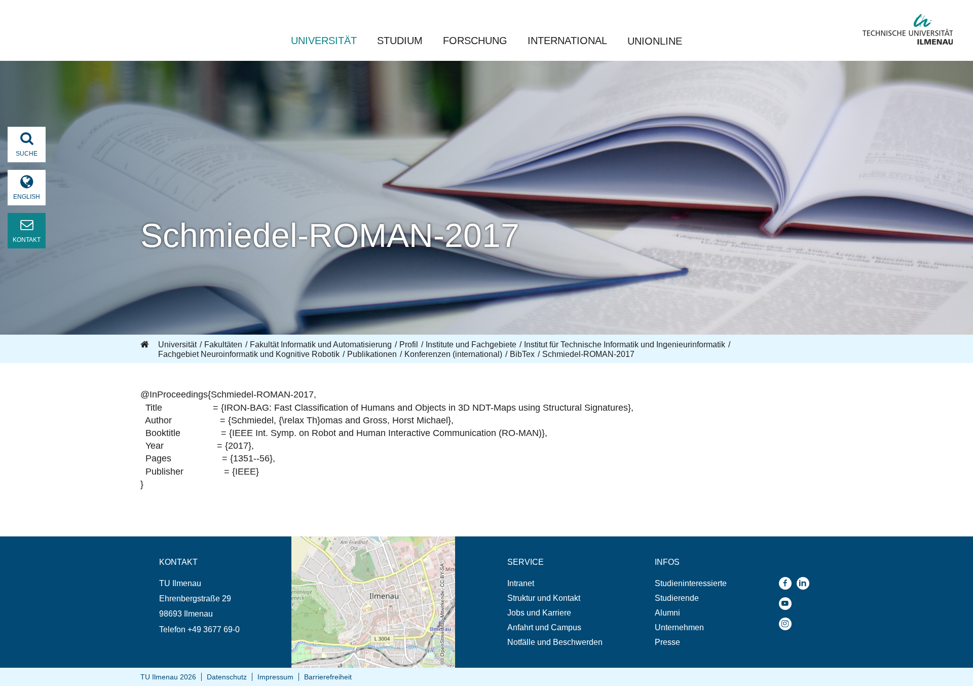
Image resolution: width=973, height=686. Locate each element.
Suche (27, 153)
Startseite (145, 345)
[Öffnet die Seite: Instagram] (788, 624)
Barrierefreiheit (328, 677)
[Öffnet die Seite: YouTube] (788, 603)
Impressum (275, 677)
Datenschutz (227, 677)
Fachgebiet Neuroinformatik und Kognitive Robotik (249, 354)
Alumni (667, 612)
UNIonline (654, 41)
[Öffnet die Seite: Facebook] (788, 583)
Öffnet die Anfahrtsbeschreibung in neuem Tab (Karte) (366, 546)
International (567, 40)
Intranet (520, 583)
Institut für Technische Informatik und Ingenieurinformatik (624, 344)
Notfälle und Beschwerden (555, 642)
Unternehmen (679, 627)
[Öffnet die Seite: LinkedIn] (805, 583)
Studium (400, 40)
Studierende (677, 598)
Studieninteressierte (691, 583)
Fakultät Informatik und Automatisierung (321, 344)
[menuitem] (555, 583)
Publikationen (372, 354)
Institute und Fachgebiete (471, 344)
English (26, 196)
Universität (324, 40)
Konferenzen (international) (453, 354)
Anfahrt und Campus (544, 627)
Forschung (475, 40)
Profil (408, 344)
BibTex (522, 354)
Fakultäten (223, 344)
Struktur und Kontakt (543, 598)
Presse (667, 642)
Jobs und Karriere (539, 612)
